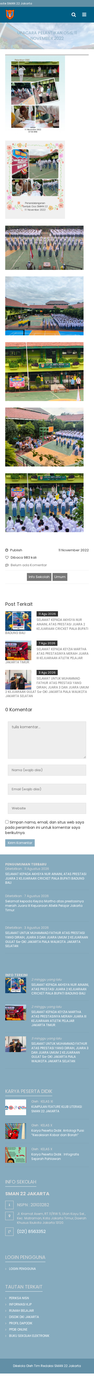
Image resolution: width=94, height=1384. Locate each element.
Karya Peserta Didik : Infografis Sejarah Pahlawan (55, 1156)
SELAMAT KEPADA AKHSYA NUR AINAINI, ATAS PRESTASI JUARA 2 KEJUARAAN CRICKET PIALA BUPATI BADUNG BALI (46, 626)
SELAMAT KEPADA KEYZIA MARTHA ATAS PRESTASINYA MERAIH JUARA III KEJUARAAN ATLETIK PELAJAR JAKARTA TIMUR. (47, 655)
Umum (60, 576)
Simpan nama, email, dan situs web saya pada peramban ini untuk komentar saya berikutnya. (44, 827)
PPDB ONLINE (18, 1329)
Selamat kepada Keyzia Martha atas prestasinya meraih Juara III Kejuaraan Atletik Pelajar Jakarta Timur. (44, 905)
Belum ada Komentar (29, 565)
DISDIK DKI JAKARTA (24, 1317)
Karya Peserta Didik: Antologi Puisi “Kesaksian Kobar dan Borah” (57, 1132)
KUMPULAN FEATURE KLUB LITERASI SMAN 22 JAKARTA (56, 1108)
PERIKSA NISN (19, 1298)
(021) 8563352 (31, 1232)
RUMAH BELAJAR (21, 1310)
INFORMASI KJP (20, 1304)
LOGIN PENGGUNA (22, 1268)
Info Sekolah (39, 576)
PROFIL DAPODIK (20, 1323)
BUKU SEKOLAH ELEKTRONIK (29, 1335)
